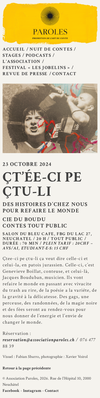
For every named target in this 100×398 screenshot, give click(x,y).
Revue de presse (25, 74)
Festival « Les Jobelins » (36, 68)
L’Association (22, 61)
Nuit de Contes (50, 49)
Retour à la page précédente (27, 368)
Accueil (14, 49)
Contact (64, 74)
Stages (12, 55)
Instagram (32, 390)
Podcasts (38, 55)
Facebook (11, 390)
